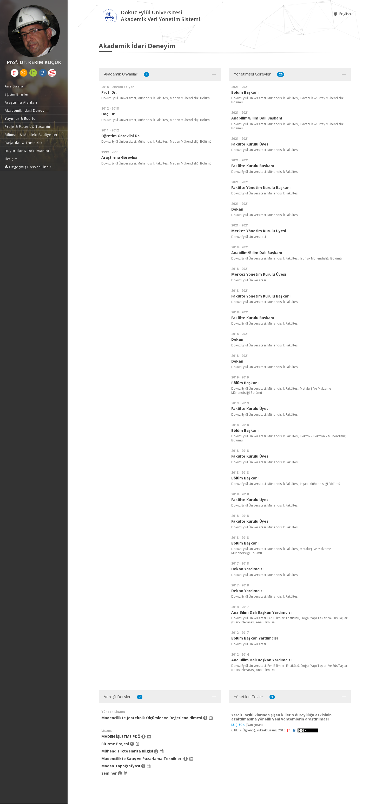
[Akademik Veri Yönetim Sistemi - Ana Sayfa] (110, 16)
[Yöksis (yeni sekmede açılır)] (52, 73)
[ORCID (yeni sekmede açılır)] (33, 73)
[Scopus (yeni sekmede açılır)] (24, 73)
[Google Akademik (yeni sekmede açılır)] (14, 73)
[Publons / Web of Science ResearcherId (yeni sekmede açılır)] (43, 73)
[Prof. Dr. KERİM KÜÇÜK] (34, 31)
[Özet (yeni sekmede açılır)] (294, 730)
